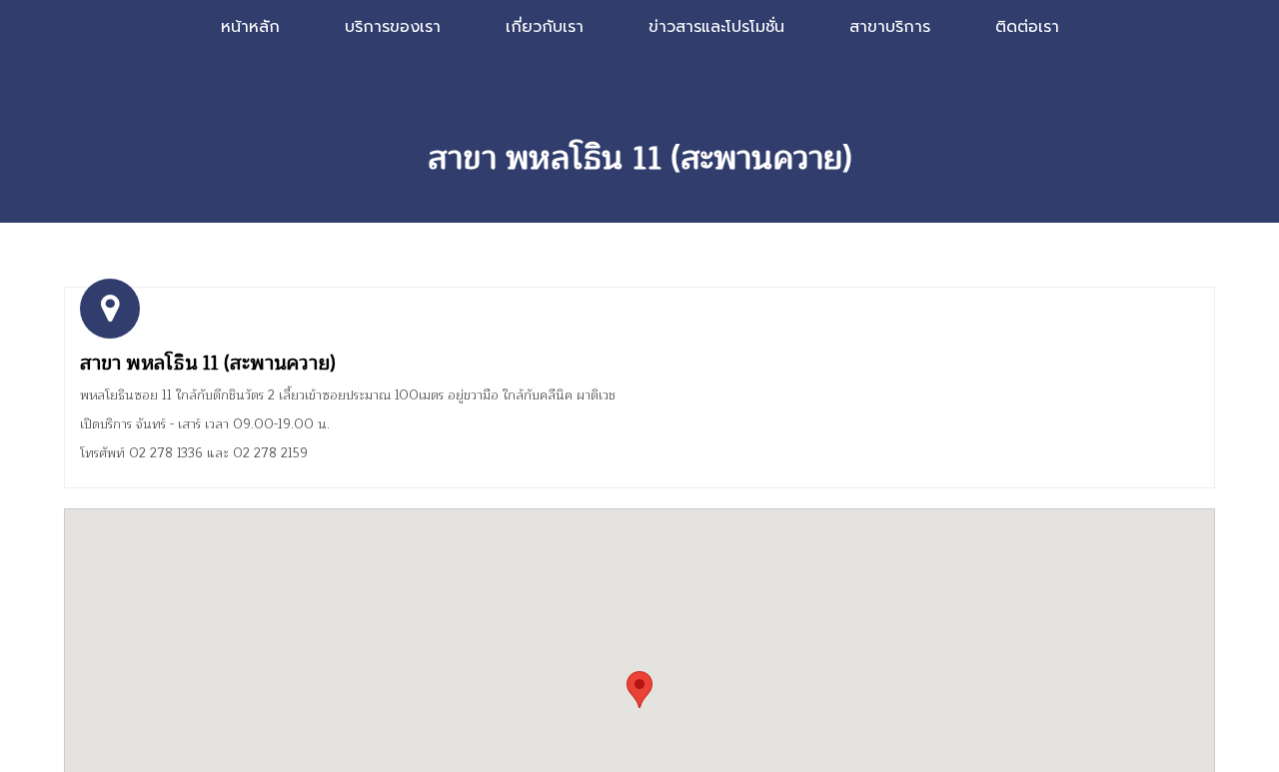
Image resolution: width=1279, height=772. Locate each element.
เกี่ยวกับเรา (545, 27)
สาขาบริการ (889, 27)
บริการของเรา (393, 27)
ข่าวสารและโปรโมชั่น (716, 27)
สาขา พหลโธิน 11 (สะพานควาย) (208, 364)
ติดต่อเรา (1027, 27)
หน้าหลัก (250, 27)
